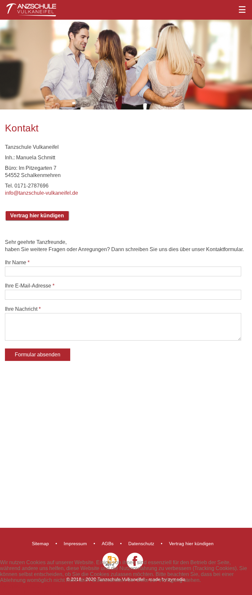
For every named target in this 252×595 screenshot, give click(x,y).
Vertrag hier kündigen (191, 543)
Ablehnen (40, 586)
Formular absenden (37, 354)
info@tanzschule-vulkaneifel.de (41, 193)
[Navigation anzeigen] (126, 8)
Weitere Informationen (25, 592)
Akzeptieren (14, 586)
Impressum (75, 543)
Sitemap (40, 543)
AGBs (108, 543)
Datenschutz (141, 543)
